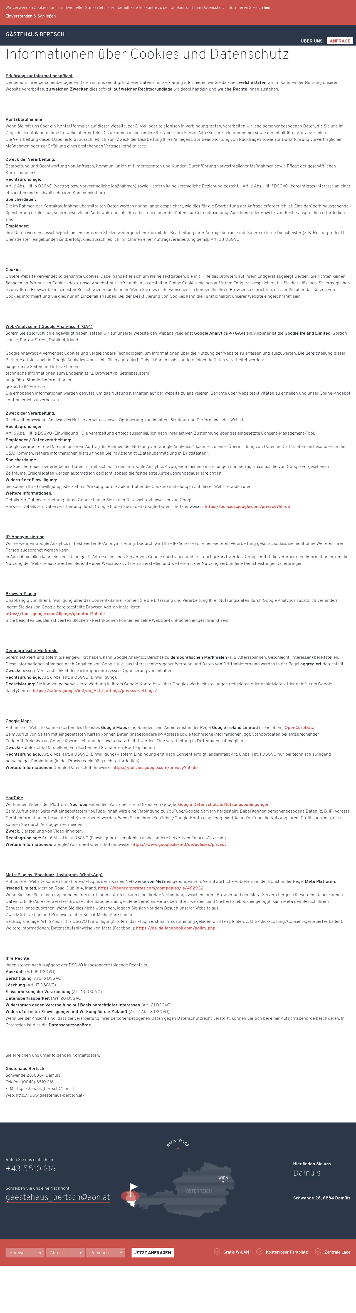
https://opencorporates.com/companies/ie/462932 (151, 888)
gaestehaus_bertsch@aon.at (58, 1198)
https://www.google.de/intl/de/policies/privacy (178, 845)
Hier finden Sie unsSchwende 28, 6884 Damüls (321, 1181)
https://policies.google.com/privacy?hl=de (247, 507)
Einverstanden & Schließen (31, 16)
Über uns (312, 41)
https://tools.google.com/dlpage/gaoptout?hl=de (55, 614)
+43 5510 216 (31, 1169)
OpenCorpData (300, 728)
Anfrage (340, 41)
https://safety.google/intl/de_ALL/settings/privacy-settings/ (95, 691)
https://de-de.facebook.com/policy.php (175, 928)
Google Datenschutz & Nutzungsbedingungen (224, 805)
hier (267, 8)
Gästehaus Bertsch (35, 35)
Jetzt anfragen (152, 1253)
